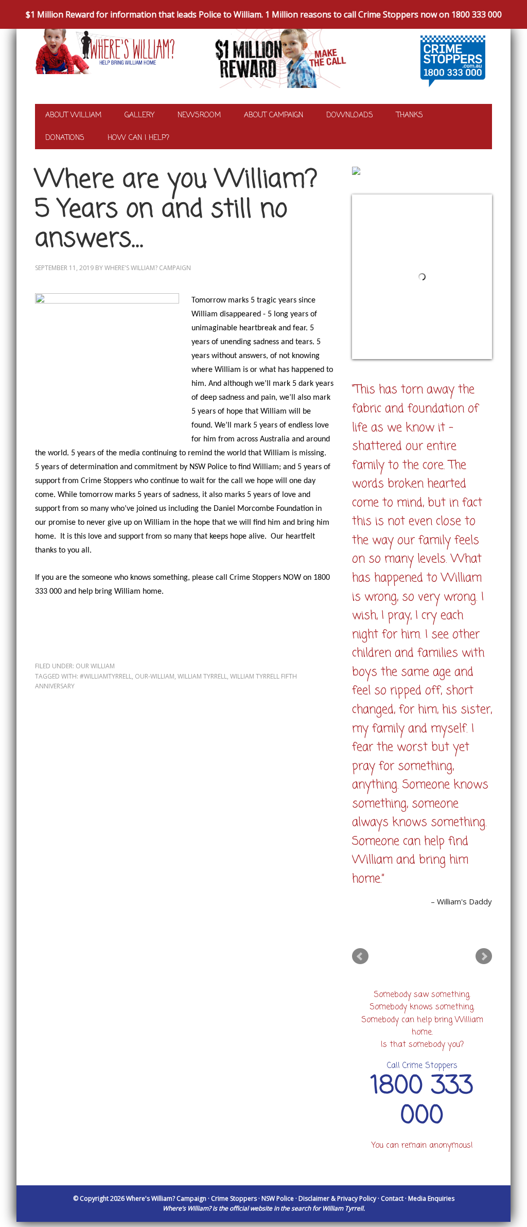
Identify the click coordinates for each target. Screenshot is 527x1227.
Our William (95, 666)
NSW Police (277, 1198)
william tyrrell (202, 676)
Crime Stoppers (234, 1198)
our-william (154, 676)
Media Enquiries (431, 1198)
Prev (360, 956)
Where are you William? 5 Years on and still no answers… (176, 210)
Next (484, 956)
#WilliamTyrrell (106, 676)
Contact (392, 1198)
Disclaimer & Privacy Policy (337, 1198)
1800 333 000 (422, 1101)
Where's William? (99, 61)
